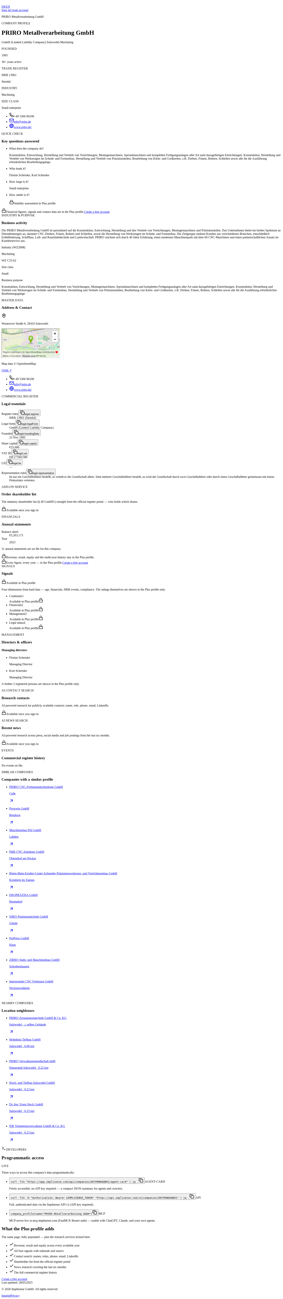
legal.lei (17, 463)
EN (8, 6)
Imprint (6, 1295)
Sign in (6, 10)
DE (4, 6)
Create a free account (97, 211)
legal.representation (43, 473)
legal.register (32, 414)
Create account (19, 10)
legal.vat (22, 453)
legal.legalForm (29, 423)
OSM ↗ (7, 370)
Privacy (15, 1295)
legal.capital (30, 443)
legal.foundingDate (28, 433)
